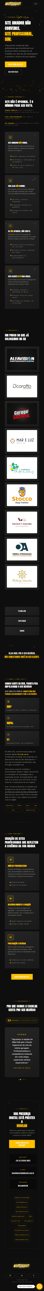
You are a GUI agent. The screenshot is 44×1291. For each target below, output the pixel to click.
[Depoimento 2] (20, 1070)
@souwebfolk (23, 1177)
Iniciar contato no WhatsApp (21, 1135)
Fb (10, 1266)
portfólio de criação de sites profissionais (21, 792)
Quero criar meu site (15, 64)
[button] (39, 1286)
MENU (36, 4)
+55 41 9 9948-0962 (22, 1152)
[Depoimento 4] (23, 1070)
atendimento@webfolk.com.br (23, 1164)
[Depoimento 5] (25, 1070)
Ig (22, 1266)
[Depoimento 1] (18, 1070)
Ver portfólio (13, 72)
